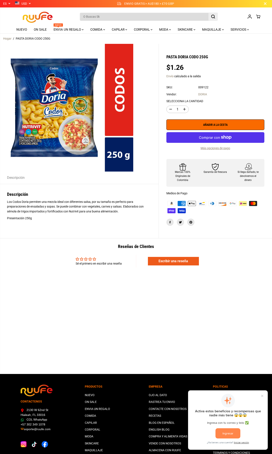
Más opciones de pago (215, 148)
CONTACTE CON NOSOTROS (168, 409)
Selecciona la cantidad (184, 101)
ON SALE (40, 30)
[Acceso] (250, 16)
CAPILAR (118, 30)
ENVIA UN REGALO (68, 29)
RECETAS (155, 415)
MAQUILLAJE (212, 30)
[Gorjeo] (180, 222)
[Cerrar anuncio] (265, 3)
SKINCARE (186, 30)
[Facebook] (170, 222)
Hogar (7, 38)
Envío (170, 76)
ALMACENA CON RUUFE (165, 450)
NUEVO (21, 30)
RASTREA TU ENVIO (162, 402)
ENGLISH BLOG (159, 429)
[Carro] (258, 16)
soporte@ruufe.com (37, 429)
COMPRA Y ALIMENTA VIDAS (168, 436)
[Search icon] (213, 16)
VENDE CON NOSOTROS (165, 443)
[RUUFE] (31, 17)
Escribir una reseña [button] (173, 261)
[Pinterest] (190, 222)
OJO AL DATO (158, 395)
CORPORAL (142, 30)
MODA (164, 30)
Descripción (16, 178)
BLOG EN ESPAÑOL (162, 422)
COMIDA (96, 30)
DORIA (202, 94)
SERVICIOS (239, 30)
